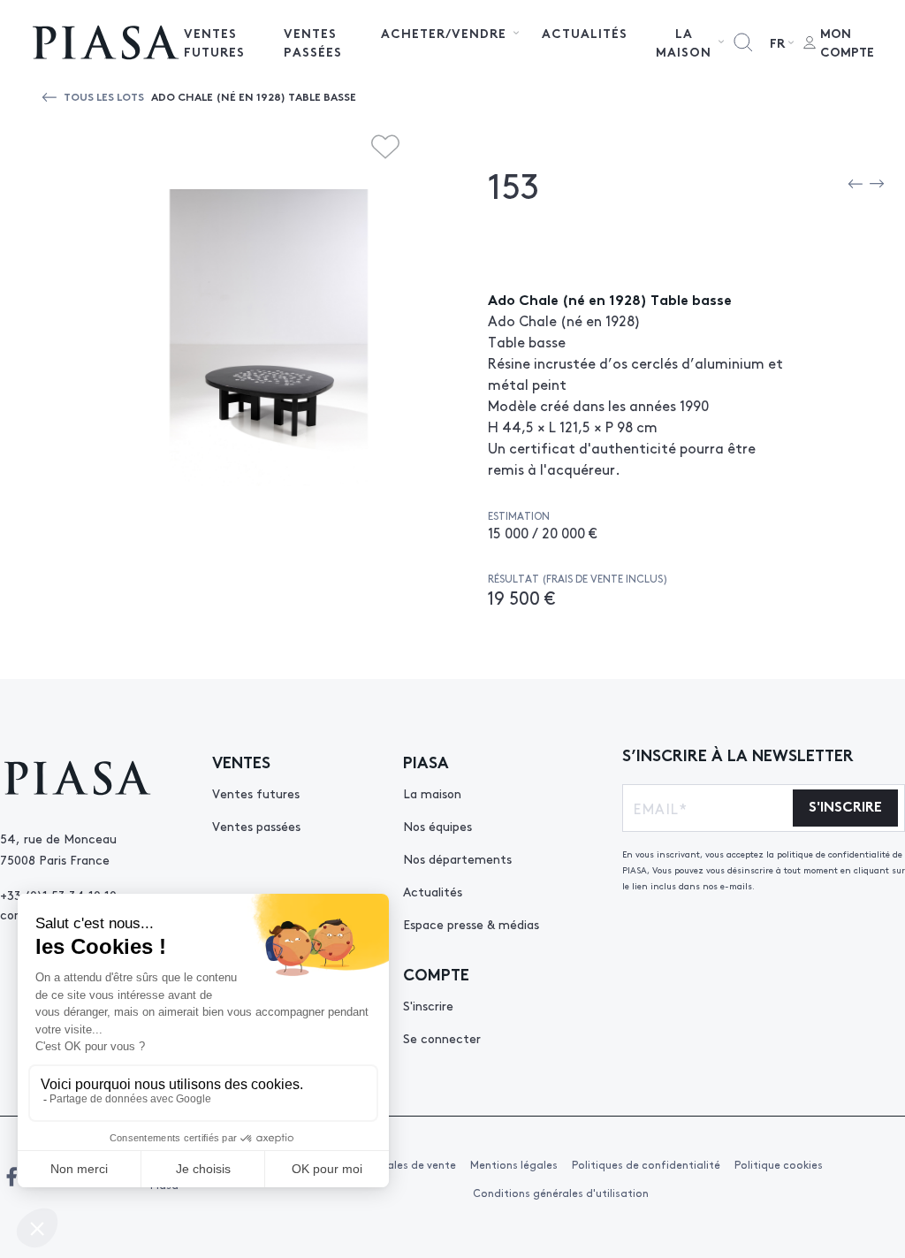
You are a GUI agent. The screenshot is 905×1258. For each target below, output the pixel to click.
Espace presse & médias (471, 924)
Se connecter (442, 1038)
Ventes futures (214, 42)
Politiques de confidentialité (646, 1164)
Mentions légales (514, 1164)
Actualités (584, 33)
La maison (432, 793)
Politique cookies (778, 1164)
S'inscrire (428, 1005)
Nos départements (457, 858)
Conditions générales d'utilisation (561, 1193)
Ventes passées (313, 42)
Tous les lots (104, 95)
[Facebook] (11, 1176)
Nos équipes (437, 826)
